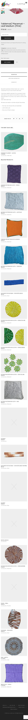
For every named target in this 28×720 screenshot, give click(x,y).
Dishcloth (9, 187)
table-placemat (17, 51)
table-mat (11, 51)
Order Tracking (21, 705)
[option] (16, 10)
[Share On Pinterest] (22, 118)
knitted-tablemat (5, 51)
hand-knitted (6, 50)
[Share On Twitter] (14, 118)
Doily (8, 659)
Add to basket (7, 62)
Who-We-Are (12, 705)
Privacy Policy (22, 707)
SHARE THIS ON (7, 118)
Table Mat (14, 48)
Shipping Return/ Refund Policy (9, 707)
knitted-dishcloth (13, 50)
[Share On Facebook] (16, 118)
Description (14, 74)
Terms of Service (13, 709)
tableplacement (4, 53)
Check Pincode (7, 38)
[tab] (14, 75)
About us (5, 705)
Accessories (8, 48)
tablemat (24, 51)
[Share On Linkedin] (19, 118)
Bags (8, 505)
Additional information (14, 78)
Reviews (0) (14, 82)
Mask (8, 295)
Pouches (9, 605)
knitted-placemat (21, 50)
